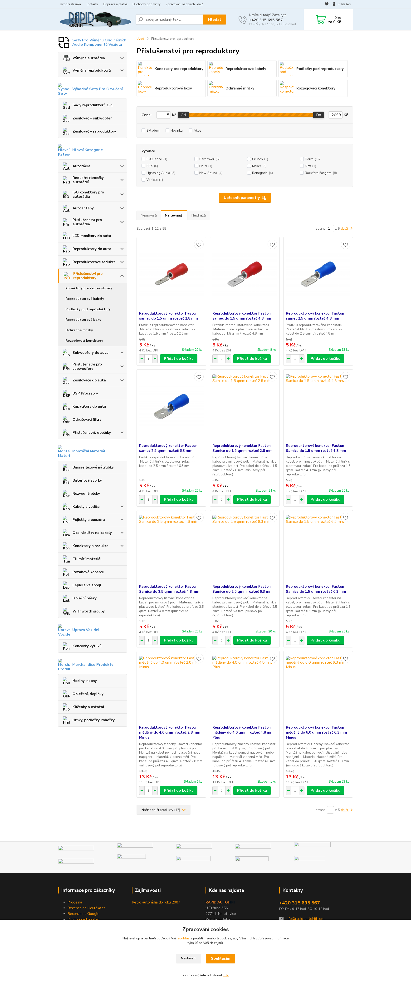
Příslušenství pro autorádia (87, 222)
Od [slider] (183, 115)
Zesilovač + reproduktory (94, 131)
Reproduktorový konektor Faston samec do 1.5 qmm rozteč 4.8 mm (241, 316)
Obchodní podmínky (146, 4)
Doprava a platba (115, 4)
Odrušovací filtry (87, 419)
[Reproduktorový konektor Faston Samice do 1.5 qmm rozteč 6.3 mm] (318, 547)
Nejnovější (149, 215)
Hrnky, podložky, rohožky (94, 720)
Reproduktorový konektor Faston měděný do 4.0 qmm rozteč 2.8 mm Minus (169, 732)
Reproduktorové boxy (83, 319)
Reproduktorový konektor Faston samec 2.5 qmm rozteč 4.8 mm (315, 316)
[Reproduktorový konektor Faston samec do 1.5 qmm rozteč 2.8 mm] (171, 274)
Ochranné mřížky (79, 330)
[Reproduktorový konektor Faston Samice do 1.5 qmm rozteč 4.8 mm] (318, 406)
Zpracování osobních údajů (184, 4)
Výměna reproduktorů (92, 70)
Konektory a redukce (90, 545)
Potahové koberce (88, 572)
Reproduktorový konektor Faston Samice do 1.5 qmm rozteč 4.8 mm (316, 448)
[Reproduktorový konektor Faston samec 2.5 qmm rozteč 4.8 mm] (318, 274)
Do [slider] (318, 115)
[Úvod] (95, 19)
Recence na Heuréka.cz (86, 908)
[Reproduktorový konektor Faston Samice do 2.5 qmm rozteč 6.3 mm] (244, 547)
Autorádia (81, 166)
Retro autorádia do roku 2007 (156, 902)
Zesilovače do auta (89, 380)
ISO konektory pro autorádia (88, 194)
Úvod (140, 39)
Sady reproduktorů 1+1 (93, 105)
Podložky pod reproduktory (88, 309)
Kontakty (92, 4)
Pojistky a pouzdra (89, 519)
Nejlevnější (174, 215)
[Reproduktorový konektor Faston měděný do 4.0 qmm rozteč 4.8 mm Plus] (244, 688)
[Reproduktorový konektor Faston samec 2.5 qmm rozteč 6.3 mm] (171, 406)
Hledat (214, 19)
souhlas (184, 938)
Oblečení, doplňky (88, 693)
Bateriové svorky (87, 480)
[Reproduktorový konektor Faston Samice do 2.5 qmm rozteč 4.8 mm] (171, 547)
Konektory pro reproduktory (88, 288)
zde (226, 975)
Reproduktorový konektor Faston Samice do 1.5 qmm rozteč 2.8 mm (242, 448)
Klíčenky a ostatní (88, 707)
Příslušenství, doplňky (92, 432)
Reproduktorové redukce (94, 262)
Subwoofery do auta (90, 352)
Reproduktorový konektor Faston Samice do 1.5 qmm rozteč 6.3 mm (316, 589)
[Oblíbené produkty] (326, 4)
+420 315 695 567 (266, 20)
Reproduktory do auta (92, 249)
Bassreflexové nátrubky (93, 467)
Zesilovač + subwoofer (92, 118)
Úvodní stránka (70, 4)
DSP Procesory (85, 393)
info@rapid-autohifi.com (305, 918)
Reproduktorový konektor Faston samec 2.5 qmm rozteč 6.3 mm (168, 448)
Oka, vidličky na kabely (92, 532)
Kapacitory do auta (89, 406)
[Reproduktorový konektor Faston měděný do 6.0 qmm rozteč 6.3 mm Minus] (318, 688)
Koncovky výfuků (87, 646)
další (345, 228)
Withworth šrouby (89, 611)
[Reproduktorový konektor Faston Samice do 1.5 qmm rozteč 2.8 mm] (244, 406)
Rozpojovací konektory (84, 340)
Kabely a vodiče (86, 506)
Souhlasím (220, 958)
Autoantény (83, 208)
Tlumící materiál (87, 559)
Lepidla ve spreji (87, 585)
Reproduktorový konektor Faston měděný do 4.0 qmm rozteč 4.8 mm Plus (243, 732)
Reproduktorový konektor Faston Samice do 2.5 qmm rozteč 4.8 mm (169, 589)
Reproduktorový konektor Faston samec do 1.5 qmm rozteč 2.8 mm (168, 316)
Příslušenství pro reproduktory (88, 275)
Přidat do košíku (179, 358)
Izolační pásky (85, 598)
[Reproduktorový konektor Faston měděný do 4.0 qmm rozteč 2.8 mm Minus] (171, 688)
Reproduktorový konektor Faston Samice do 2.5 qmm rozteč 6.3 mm (242, 589)
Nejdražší (198, 215)
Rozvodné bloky (86, 493)
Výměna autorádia (89, 58)
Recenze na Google (83, 913)
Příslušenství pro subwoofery (87, 366)
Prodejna (75, 902)
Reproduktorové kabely (84, 298)
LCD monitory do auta (92, 235)
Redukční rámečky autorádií (88, 179)
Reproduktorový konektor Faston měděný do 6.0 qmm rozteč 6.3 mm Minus (316, 732)
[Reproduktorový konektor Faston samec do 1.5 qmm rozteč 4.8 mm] (244, 274)
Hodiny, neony (85, 680)
